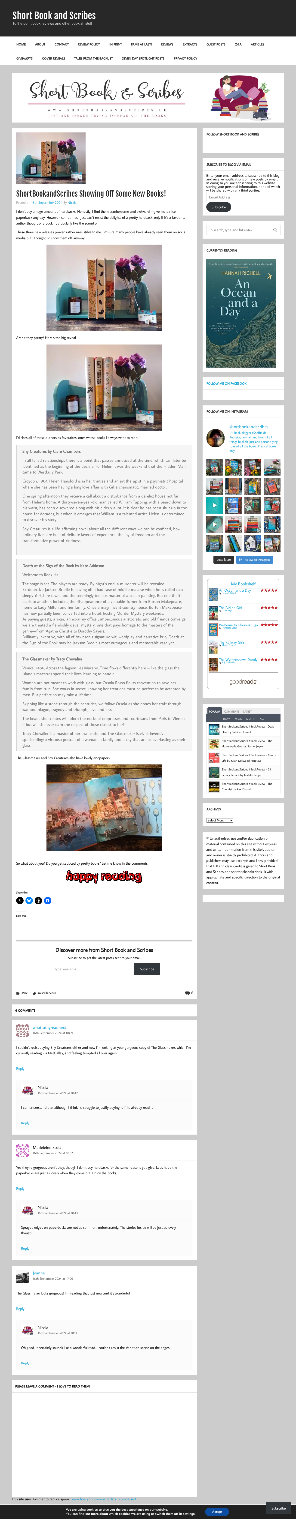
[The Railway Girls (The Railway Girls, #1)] (213, 652)
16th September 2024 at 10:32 (53, 1153)
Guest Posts (216, 44)
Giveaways (24, 58)
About (40, 44)
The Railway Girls (231, 642)
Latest (247, 711)
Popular (214, 711)
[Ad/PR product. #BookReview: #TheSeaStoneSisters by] (272, 524)
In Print (115, 44)
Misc (25, 993)
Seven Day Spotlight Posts (143, 58)
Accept (217, 1512)
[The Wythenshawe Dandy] (213, 670)
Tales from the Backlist (93, 58)
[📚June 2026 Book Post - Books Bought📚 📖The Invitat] (233, 524)
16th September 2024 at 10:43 (58, 1213)
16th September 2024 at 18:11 (57, 1333)
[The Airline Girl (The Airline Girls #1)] (213, 618)
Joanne (39, 1273)
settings (189, 1514)
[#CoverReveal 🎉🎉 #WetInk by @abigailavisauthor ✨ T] (214, 505)
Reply (20, 1068)
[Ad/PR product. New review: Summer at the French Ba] (272, 543)
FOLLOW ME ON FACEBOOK (227, 383)
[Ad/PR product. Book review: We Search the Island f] (272, 486)
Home (21, 44)
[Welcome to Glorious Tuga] (213, 635)
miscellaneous (47, 993)
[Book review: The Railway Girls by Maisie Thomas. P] (252, 467)
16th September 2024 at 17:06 (53, 1278)
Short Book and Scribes (54, 15)
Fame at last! (141, 44)
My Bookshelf (243, 584)
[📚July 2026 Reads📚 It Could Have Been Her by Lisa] (214, 486)
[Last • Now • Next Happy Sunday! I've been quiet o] (233, 543)
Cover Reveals (53, 58)
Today (227, 718)
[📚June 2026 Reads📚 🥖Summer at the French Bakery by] (252, 524)
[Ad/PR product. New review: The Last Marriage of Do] (252, 543)
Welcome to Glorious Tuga (238, 625)
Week (238, 718)
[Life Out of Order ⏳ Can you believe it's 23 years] (214, 524)
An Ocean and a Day (235, 590)
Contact (62, 44)
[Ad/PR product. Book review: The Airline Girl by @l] (214, 467)
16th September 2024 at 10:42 (58, 1093)
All (262, 718)
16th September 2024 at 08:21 (53, 1033)
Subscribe (147, 969)
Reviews (167, 44)
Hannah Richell (229, 593)
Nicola (72, 202)
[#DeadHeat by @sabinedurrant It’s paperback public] (252, 486)
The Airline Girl (230, 607)
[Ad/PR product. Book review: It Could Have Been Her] (252, 505)
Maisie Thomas (229, 645)
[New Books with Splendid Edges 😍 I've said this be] (272, 505)
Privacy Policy (185, 58)
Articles (257, 44)
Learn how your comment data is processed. (103, 1499)
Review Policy (89, 44)
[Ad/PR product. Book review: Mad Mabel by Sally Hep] (233, 505)
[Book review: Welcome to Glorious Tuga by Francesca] (233, 467)
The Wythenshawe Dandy (238, 659)
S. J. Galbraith (228, 662)
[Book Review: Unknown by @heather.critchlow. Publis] (214, 543)
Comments (231, 711)
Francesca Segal (229, 627)
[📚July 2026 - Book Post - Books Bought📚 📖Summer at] (272, 467)
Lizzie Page (227, 610)
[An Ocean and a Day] (213, 599)
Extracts (190, 44)
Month (250, 718)
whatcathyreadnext (49, 1027)
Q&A (238, 44)
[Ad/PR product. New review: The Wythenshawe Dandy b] (233, 486)
